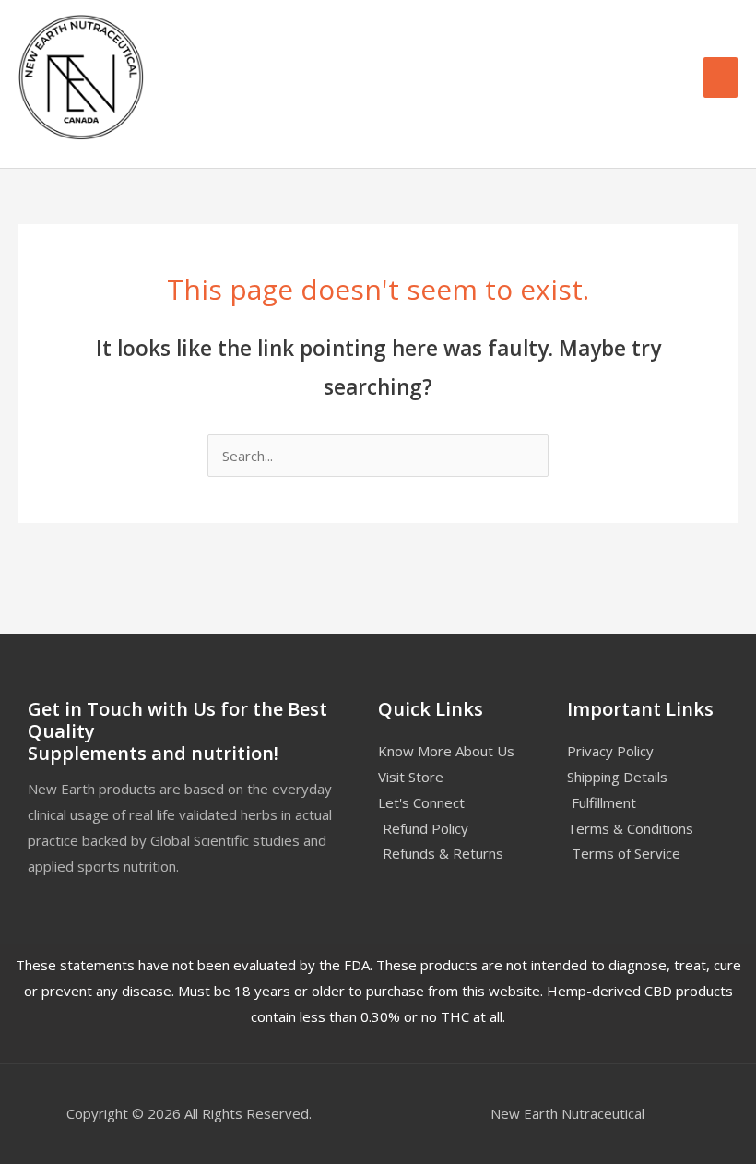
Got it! (489, 31)
